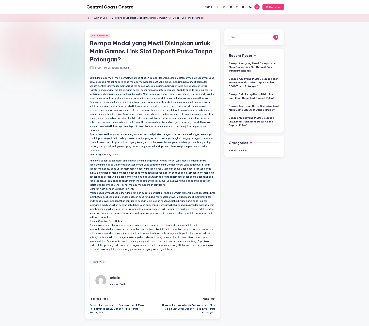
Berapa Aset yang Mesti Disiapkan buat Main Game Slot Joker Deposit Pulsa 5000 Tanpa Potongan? (253, 82)
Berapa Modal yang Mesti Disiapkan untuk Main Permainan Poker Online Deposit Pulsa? (251, 121)
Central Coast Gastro (109, 7)
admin (115, 277)
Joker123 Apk (98, 262)
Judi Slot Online (100, 36)
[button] (273, 7)
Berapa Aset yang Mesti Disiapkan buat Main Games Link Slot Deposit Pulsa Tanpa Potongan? (253, 67)
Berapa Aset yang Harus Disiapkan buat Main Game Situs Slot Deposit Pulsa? (254, 107)
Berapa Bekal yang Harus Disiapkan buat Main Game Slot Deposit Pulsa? (251, 96)
